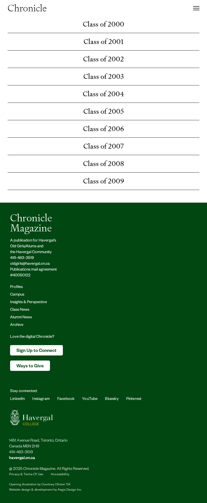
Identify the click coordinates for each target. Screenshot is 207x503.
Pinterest (134, 399)
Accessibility (60, 474)
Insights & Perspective (28, 302)
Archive (16, 325)
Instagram (41, 399)
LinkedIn (17, 399)
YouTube (89, 399)
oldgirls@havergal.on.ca (30, 264)
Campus (17, 295)
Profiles (16, 287)
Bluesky (111, 399)
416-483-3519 (22, 258)
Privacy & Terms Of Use (26, 474)
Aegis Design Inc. (70, 490)
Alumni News (21, 318)
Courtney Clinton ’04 (55, 485)
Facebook (65, 399)
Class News (19, 310)
